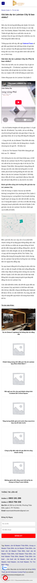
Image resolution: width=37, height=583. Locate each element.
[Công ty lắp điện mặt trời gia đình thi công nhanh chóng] (18, 438)
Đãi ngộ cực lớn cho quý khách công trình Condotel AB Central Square (19, 392)
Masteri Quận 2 (6, 10)
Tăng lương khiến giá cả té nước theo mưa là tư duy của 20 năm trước (19, 422)
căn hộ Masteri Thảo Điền (19, 545)
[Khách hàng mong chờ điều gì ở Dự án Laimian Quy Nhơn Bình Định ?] (18, 349)
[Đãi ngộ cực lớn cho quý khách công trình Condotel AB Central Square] (18, 378)
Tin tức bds (15, 10)
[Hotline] (5, 578)
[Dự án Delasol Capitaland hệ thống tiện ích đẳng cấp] (18, 319)
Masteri (7, 545)
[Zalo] (4, 567)
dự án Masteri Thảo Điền (23, 548)
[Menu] (3, 3)
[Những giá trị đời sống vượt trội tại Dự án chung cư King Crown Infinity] (18, 467)
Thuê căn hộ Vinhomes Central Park (13, 572)
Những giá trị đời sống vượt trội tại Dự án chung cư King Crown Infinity (19, 481)
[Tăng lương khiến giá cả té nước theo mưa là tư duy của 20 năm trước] (18, 408)
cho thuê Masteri (23, 562)
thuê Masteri (11, 562)
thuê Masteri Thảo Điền (23, 554)
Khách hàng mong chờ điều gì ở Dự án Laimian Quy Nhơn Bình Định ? (18, 363)
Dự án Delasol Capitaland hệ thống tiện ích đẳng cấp (18, 333)
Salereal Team (28, 43)
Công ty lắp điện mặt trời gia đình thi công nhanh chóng (19, 451)
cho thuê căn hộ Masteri (16, 559)
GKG (33, 569)
